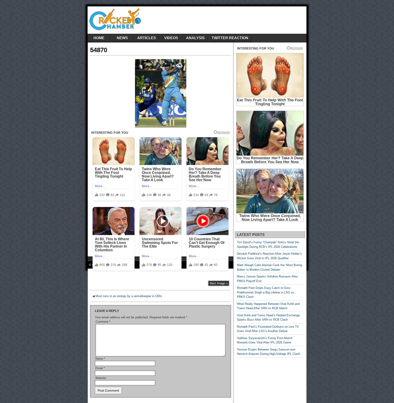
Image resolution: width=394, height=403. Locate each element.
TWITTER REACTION (230, 38)
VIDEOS (171, 38)
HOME (98, 38)
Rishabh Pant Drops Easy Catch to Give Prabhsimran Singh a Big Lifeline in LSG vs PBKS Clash (265, 292)
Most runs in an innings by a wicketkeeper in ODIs (129, 296)
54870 (98, 49)
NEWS (122, 38)
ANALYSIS (195, 38)
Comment (103, 321)
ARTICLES (146, 38)
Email (100, 368)
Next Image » (219, 283)
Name (100, 358)
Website (100, 378)
